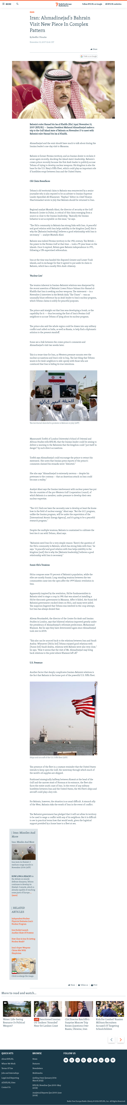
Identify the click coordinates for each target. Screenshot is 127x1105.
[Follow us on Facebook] (95, 1060)
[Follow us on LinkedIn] (101, 1060)
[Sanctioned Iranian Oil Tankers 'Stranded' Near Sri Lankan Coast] (48, 1009)
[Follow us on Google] (83, 1060)
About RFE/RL (7, 1059)
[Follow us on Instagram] (77, 1060)
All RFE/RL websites (113, 4)
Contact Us (6, 1087)
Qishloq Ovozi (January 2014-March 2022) (44, 1079)
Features (36, 1064)
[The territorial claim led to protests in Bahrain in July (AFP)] (63, 420)
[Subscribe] (113, 1060)
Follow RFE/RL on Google (92, 4)
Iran (32, 12)
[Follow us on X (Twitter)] (89, 1060)
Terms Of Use (7, 1068)
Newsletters (37, 1068)
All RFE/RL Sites (8, 1083)
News (34, 1059)
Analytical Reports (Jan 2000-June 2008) (47, 1094)
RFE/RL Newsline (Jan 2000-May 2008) (46, 1086)
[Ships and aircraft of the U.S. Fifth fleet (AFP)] (63, 755)
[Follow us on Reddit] (71, 1060)
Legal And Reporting (10, 1078)
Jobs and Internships (10, 1073)
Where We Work (8, 1064)
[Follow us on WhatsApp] (107, 1060)
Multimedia (37, 1073)
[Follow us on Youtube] (66, 1060)
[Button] (93, 49)
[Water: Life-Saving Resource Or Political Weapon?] (17, 1009)
